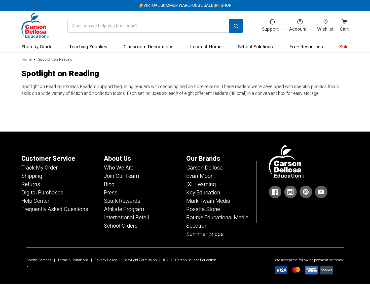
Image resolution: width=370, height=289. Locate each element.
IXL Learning (201, 184)
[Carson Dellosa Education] (35, 26)
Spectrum (198, 226)
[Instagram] (290, 192)
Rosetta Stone (203, 209)
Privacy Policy (105, 260)
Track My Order (39, 168)
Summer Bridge (205, 234)
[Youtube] (321, 192)
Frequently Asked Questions (54, 209)
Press (110, 193)
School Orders (120, 226)
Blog (109, 184)
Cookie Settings (38, 260)
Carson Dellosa (204, 168)
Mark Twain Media (208, 201)
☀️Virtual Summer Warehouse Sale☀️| (185, 6)
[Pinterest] (306, 192)
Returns (30, 184)
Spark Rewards (122, 201)
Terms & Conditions (73, 260)
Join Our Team (121, 176)
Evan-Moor (199, 176)
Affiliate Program (124, 209)
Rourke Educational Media (217, 218)
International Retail (126, 218)
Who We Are (118, 168)
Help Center (35, 201)
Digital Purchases (42, 193)
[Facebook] (275, 192)
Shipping (31, 176)
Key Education (203, 193)
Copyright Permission (140, 260)
